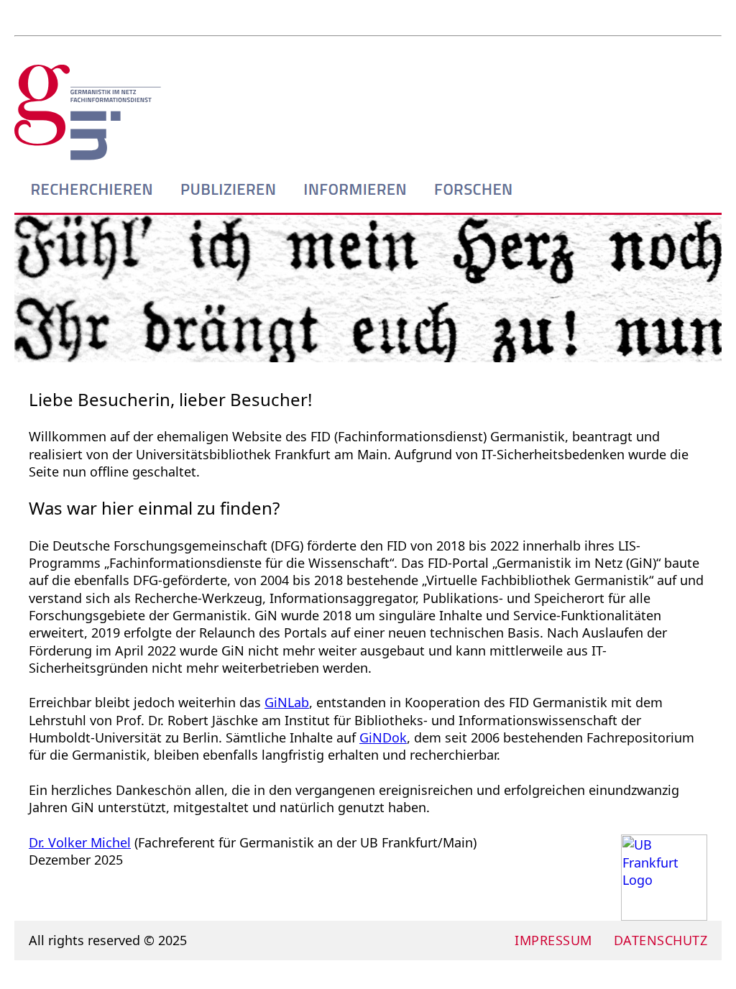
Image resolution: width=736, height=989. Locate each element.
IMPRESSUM (553, 940)
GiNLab (286, 702)
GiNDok (383, 737)
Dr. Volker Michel (80, 842)
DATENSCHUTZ (661, 940)
